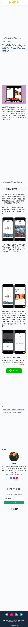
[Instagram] (14, 478)
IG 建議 (14, 409)
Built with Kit (14, 509)
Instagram (9, 365)
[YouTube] (17, 478)
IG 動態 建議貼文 (6, 409)
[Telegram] (21, 614)
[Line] (16, 614)
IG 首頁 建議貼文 (17, 412)
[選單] (2, 2)
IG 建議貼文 (21, 409)
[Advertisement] (14, 19)
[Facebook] (11, 478)
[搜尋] (25, 2)
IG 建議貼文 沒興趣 (6, 412)
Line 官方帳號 (20, 365)
